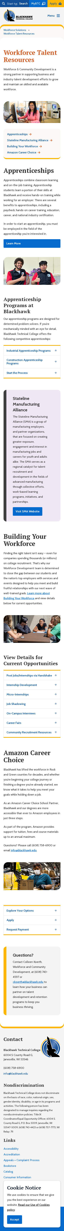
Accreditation (12, 1154)
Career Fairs (14, 723)
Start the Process (17, 373)
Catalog (8, 1171)
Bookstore (10, 1166)
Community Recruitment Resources (29, 732)
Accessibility (11, 1148)
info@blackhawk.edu (24, 850)
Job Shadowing (16, 704)
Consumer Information (17, 1177)
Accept (14, 1219)
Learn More (13, 243)
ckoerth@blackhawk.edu (28, 982)
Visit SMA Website (27, 511)
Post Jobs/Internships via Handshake (29, 675)
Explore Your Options (20, 910)
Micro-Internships (18, 694)
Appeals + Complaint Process (21, 1160)
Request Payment (18, 929)
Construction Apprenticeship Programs (24, 361)
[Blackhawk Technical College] (18, 15)
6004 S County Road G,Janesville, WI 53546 (18, 1057)
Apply (10, 920)
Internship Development (22, 685)
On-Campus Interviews (21, 713)
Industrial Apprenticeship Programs (28, 350)
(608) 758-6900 (14, 1068)
